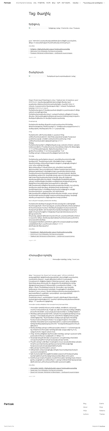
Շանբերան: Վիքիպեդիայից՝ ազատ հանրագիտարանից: (51, 232)
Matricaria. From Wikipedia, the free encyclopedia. (46, 51)
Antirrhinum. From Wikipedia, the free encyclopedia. (47, 234)
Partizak (7, 3)
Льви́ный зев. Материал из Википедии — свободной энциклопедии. (52, 236)
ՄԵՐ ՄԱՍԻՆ (66, 3)
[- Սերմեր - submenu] (80, 2)
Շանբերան (36, 72)
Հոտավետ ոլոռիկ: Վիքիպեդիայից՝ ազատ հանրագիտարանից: (53, 368)
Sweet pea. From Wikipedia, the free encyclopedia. (46, 370)
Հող (34, 3)
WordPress (102, 426)
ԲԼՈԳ (48, 3)
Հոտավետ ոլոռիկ (40, 255)
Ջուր (53, 3)
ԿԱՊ (58, 3)
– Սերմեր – (75, 3)
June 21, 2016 (32, 376)
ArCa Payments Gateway (24, 3)
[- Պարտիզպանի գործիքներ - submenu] (104, 2)
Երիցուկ (34, 24)
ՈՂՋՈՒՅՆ (41, 3)
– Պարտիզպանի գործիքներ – (93, 3)
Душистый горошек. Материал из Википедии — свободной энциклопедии (54, 372)
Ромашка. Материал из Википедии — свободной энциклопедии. (51, 53)
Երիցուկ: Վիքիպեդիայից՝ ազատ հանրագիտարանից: (50, 49)
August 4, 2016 (32, 57)
